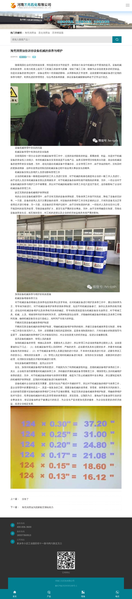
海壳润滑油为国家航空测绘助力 (37, 507)
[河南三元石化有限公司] (30, 6)
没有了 (25, 499)
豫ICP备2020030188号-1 (66, 586)
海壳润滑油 (30, 32)
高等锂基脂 (57, 32)
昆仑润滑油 (44, 32)
